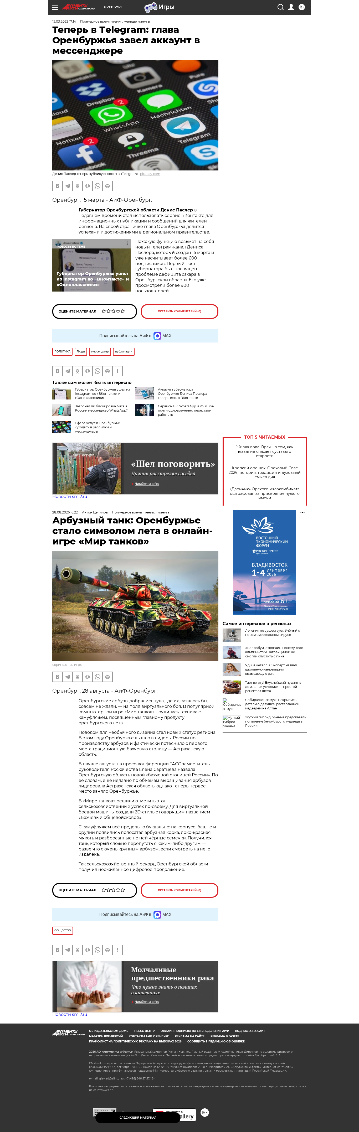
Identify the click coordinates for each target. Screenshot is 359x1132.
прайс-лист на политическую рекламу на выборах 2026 (135, 1041)
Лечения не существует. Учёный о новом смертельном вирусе (272, 633)
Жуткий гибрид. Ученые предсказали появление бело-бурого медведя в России (275, 721)
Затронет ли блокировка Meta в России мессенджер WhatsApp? (101, 408)
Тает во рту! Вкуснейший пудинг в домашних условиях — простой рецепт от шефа (273, 687)
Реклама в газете (225, 1036)
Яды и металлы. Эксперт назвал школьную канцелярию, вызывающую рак (271, 669)
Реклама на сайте (189, 1036)
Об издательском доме (108, 1031)
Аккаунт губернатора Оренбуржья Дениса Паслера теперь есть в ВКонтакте (182, 393)
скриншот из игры (67, 665)
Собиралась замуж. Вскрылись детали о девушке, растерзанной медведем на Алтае (272, 704)
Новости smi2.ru (69, 496)
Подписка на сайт (250, 1031)
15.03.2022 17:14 (64, 21)
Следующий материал (138, 1117)
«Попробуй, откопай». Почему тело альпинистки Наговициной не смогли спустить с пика (274, 652)
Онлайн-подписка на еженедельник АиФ (195, 1031)
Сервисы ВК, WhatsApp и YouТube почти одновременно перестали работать (186, 410)
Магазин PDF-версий (106, 1036)
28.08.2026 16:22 (65, 512)
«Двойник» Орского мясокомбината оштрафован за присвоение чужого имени (265, 493)
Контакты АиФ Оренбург (149, 1036)
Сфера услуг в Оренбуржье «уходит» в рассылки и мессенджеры (97, 427)
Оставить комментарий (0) (179, 311)
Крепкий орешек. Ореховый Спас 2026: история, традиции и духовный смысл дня (265, 472)
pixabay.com (150, 174)
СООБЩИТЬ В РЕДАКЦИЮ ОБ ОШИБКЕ (216, 1041)
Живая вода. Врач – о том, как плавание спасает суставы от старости (264, 451)
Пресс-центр (144, 1031)
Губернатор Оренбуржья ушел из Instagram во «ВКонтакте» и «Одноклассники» (102, 393)
